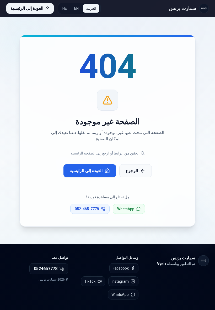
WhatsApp (125, 209)
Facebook (121, 268)
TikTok (89, 281)
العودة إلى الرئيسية (86, 170)
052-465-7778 (87, 209)
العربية (91, 8)
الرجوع (132, 170)
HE (64, 8)
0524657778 (45, 268)
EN (76, 8)
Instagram (120, 281)
